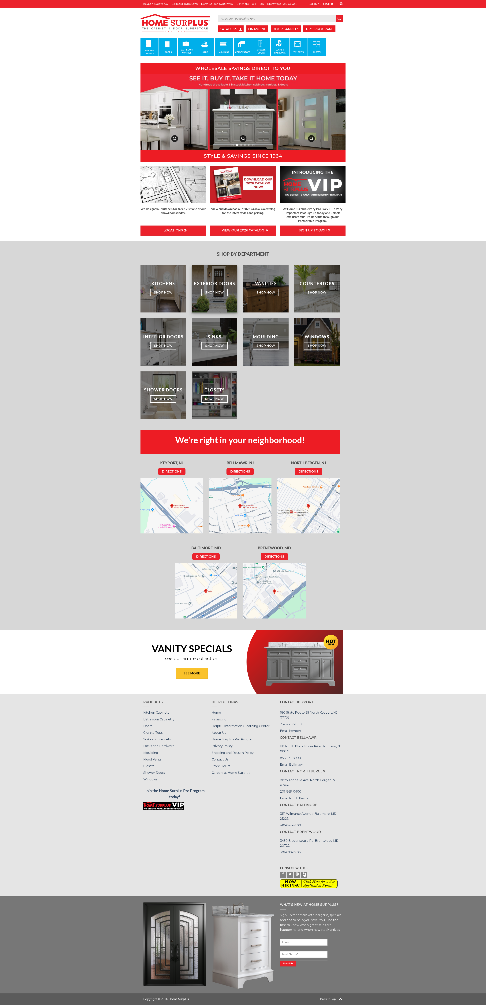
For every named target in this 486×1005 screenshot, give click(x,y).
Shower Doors (154, 773)
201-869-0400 (290, 791)
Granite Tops (153, 732)
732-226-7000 (291, 724)
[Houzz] (304, 875)
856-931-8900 (290, 758)
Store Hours (221, 766)
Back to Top (328, 998)
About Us (219, 732)
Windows (150, 779)
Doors (147, 726)
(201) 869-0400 (226, 3)
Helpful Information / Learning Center (241, 726)
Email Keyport (290, 731)
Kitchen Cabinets (156, 712)
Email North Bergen (295, 798)
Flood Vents (152, 759)
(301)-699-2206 (289, 3)
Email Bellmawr (292, 764)
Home (216, 712)
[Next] (336, 111)
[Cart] (341, 3)
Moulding (150, 753)
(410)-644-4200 (257, 3)
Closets (148, 766)
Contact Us (220, 759)
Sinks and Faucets (157, 739)
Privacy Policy (222, 746)
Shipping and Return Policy (233, 753)
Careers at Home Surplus (231, 773)
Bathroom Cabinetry (158, 719)
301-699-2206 (290, 852)
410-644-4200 (290, 825)
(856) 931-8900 (191, 3)
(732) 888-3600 (161, 3)
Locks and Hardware (158, 746)
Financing (219, 719)
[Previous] (149, 111)
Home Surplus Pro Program (233, 739)
